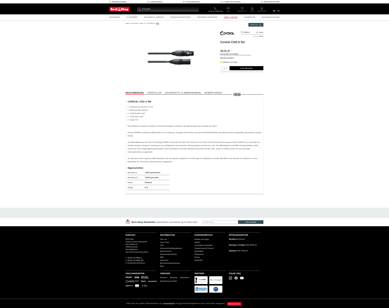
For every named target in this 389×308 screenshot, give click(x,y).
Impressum (164, 260)
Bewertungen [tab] (213, 92)
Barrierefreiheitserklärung (170, 263)
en (279, 11)
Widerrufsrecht (165, 251)
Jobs (162, 245)
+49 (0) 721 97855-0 (134, 258)
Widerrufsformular (234, 304)
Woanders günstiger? (227, 58)
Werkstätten (199, 251)
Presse (197, 257)
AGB (161, 257)
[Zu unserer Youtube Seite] (242, 278)
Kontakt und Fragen (201, 239)
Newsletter (198, 260)
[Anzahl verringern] (221, 68)
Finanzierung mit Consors (204, 248)
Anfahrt (197, 242)
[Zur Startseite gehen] (119, 9)
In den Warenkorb (246, 68)
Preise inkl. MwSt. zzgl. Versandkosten (229, 54)
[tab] (135, 93)
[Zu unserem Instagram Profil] (230, 278)
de (274, 11)
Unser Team (164, 242)
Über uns (163, 239)
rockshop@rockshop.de (136, 263)
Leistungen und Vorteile (203, 245)
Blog (162, 266)
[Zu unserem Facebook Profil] (236, 278)
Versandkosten (169, 303)
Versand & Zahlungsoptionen (171, 248)
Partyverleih (199, 254)
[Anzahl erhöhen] (227, 68)
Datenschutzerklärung (168, 254)
